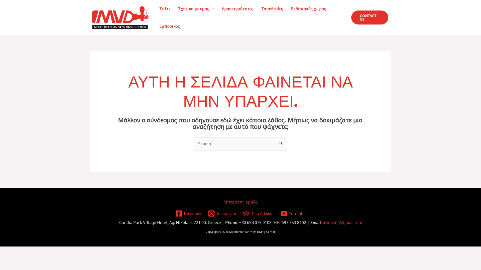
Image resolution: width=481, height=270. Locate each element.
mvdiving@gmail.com (342, 222)
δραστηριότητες (237, 9)
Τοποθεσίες (272, 9)
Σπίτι (164, 9)
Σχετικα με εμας (193, 9)
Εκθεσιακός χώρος (308, 9)
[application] (211, 9)
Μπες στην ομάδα (240, 202)
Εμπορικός (169, 26)
